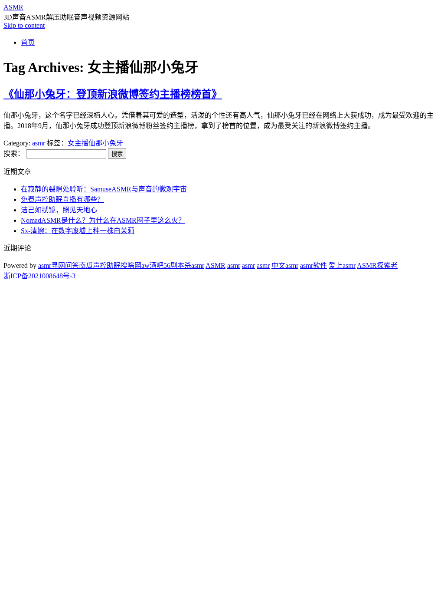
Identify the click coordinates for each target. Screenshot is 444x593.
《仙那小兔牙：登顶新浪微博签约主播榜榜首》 (112, 94)
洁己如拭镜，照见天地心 (59, 210)
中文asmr (284, 265)
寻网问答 (65, 265)
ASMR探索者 (377, 265)
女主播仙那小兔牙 (95, 143)
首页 (28, 42)
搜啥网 (131, 265)
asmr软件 (313, 265)
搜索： (13, 153)
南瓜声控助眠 (100, 265)
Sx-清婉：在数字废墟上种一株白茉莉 (77, 230)
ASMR (13, 7)
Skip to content (24, 25)
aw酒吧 (152, 265)
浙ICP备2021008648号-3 (39, 276)
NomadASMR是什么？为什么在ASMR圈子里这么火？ (103, 220)
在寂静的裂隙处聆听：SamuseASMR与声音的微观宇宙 (104, 189)
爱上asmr (342, 265)
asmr (38, 143)
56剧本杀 (177, 265)
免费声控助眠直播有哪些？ (62, 199)
